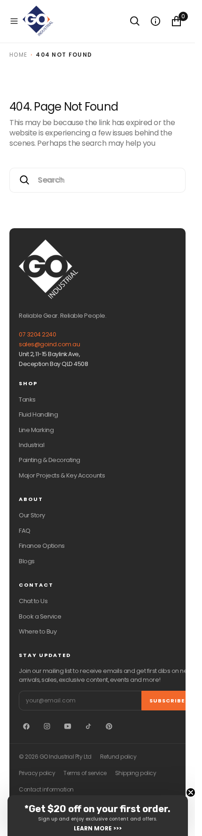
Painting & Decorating (49, 459)
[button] (14, 21)
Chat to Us (33, 601)
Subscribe (167, 700)
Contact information (46, 789)
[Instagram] (46, 726)
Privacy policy (37, 773)
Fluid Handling (38, 414)
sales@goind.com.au (49, 344)
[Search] (134, 21)
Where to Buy (37, 631)
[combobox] (97, 180)
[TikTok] (88, 726)
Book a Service (40, 616)
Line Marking (36, 429)
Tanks (27, 399)
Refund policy (118, 757)
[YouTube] (67, 726)
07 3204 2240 (37, 334)
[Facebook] (26, 726)
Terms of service (84, 773)
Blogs (27, 561)
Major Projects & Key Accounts (62, 475)
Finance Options (42, 545)
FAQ (25, 530)
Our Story (32, 515)
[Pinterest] (109, 726)
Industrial (31, 444)
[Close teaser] (190, 792)
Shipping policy (135, 773)
